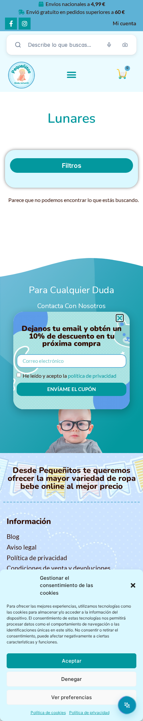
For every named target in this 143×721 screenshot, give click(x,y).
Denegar (71, 679)
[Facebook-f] (11, 24)
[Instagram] (25, 24)
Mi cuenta (124, 23)
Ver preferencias (71, 697)
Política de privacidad (89, 712)
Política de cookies (48, 712)
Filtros (71, 165)
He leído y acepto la (69, 375)
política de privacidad (92, 375)
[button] (133, 585)
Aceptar (71, 661)
